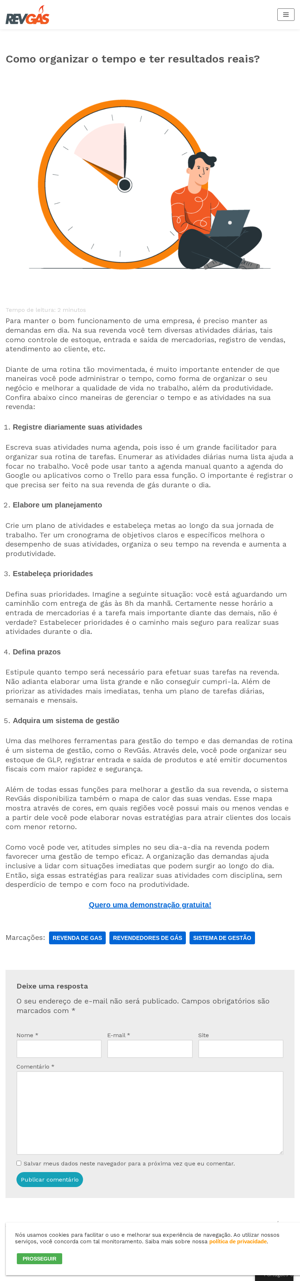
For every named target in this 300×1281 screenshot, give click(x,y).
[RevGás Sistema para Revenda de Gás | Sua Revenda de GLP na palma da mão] (27, 14)
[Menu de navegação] (286, 14)
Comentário (35, 1066)
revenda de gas (77, 938)
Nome (27, 1035)
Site (203, 1035)
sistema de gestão (222, 938)
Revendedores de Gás (147, 938)
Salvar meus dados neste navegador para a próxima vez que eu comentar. (129, 1163)
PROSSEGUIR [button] (39, 1259)
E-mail (118, 1035)
